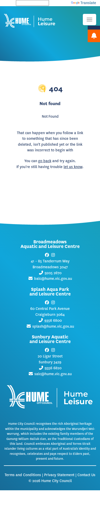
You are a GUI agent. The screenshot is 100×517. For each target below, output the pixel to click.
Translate (88, 3)
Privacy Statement (59, 475)
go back (44, 161)
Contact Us (86, 475)
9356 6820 (53, 368)
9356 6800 (53, 320)
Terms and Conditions (23, 475)
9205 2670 (53, 273)
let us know (73, 166)
